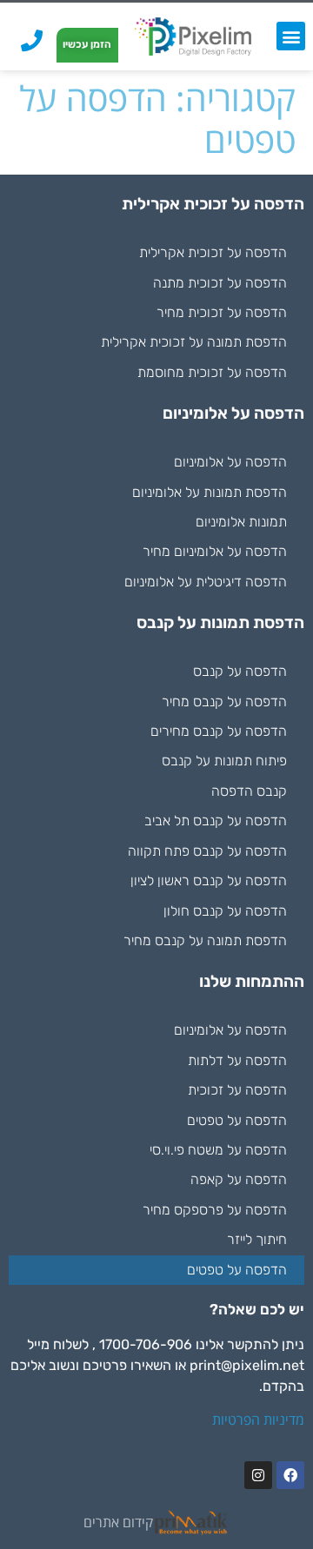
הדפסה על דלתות (237, 1060)
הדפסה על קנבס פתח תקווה (207, 851)
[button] (290, 36)
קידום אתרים (118, 1522)
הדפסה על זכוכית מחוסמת (212, 372)
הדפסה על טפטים (237, 1120)
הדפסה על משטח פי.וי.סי (218, 1150)
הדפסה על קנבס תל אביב (215, 820)
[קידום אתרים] (191, 1522)
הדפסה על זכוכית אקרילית (213, 252)
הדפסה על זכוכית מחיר (221, 312)
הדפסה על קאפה (238, 1179)
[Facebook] (290, 1475)
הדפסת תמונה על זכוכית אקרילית (194, 342)
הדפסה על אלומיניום (230, 461)
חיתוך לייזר (257, 1239)
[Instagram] (258, 1475)
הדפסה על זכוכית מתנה (220, 283)
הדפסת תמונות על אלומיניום (209, 492)
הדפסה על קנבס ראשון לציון (208, 880)
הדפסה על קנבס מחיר (224, 701)
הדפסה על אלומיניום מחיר (215, 551)
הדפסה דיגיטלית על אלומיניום (205, 581)
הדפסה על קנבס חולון (225, 911)
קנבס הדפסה (249, 791)
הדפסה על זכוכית (237, 1090)
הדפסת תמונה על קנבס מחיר (205, 940)
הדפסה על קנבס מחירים (218, 731)
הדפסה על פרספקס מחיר (215, 1209)
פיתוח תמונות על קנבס (224, 760)
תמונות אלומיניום (241, 521)
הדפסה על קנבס (240, 671)
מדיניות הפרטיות (258, 1419)
